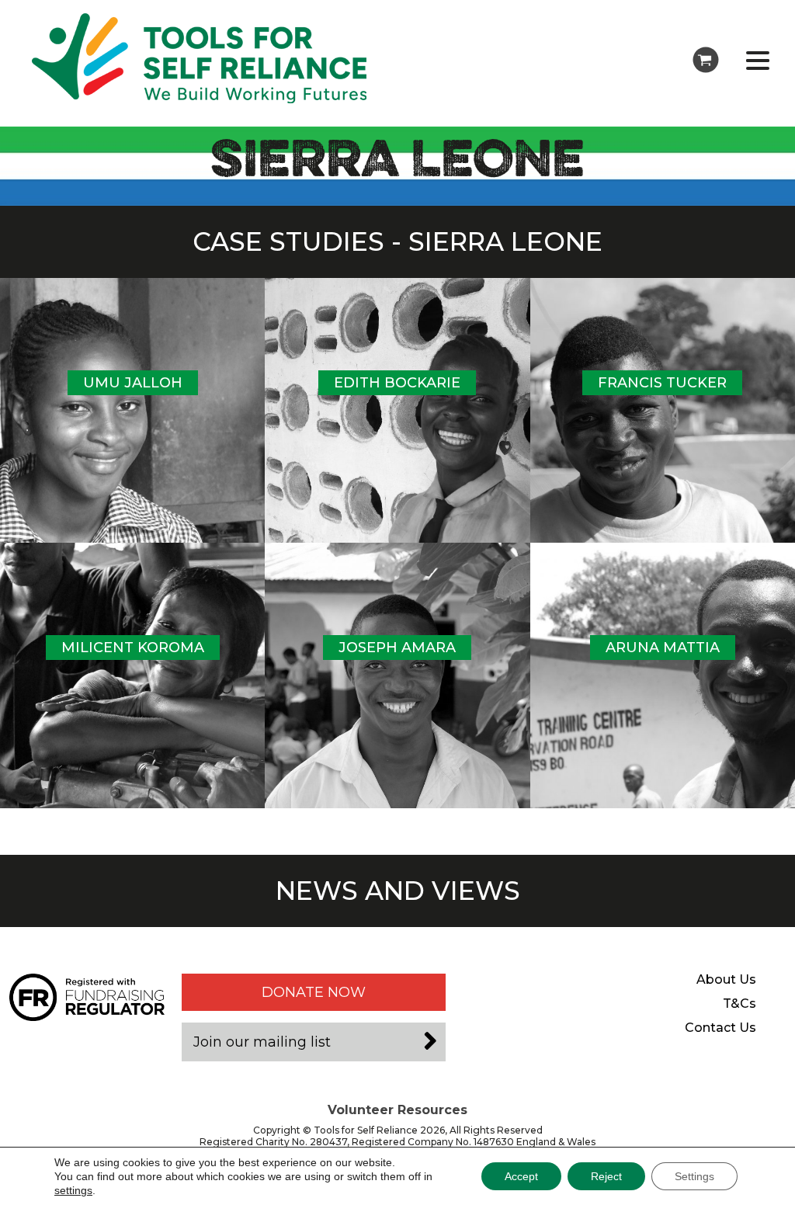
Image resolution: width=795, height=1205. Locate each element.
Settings (694, 1176)
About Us (726, 980)
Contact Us (720, 1028)
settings (73, 1190)
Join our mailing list (262, 1041)
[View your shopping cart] (706, 60)
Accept (521, 1176)
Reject (606, 1176)
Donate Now (314, 992)
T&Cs (739, 1004)
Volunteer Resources (397, 1110)
